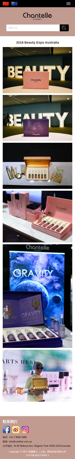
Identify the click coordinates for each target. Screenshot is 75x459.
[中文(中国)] (5, 3)
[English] (14, 3)
